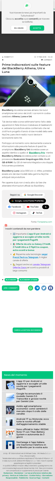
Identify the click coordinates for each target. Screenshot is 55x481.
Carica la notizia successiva (27, 330)
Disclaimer (18, 473)
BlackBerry (11, 280)
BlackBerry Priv (37, 152)
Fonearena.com (44, 222)
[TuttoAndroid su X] (45, 207)
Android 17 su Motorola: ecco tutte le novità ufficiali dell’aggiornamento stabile (32, 421)
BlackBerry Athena (28, 280)
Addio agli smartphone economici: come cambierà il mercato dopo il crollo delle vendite (31, 410)
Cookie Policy (35, 475)
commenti (48, 60)
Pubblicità (23, 478)
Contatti (45, 478)
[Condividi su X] (43, 288)
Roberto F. (9, 57)
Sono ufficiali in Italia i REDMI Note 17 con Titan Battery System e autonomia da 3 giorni (32, 433)
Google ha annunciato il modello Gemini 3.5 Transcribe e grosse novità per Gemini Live (31, 397)
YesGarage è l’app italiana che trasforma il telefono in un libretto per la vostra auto (32, 445)
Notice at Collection (19, 475)
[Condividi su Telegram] (37, 288)
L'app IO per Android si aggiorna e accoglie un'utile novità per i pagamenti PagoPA (32, 237)
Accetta (37, 28)
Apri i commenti (11, 288)
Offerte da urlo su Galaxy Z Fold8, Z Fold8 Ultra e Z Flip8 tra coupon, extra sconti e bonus (32, 247)
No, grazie (19, 28)
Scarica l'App (35, 478)
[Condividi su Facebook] (50, 288)
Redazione (8, 473)
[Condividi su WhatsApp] (30, 288)
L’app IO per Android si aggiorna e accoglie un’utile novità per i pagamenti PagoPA (31, 385)
